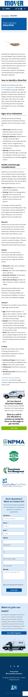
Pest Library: (9, 22)
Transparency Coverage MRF (14, 693)
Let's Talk (14, 590)
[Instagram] (18, 9)
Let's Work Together (14, 633)
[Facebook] (16, 9)
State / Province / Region (9, 559)
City (4, 552)
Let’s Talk (14, 428)
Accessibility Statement (14, 673)
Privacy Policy (14, 671)
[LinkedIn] (21, 9)
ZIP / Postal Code (7, 565)
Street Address (7, 545)
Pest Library (5, 16)
